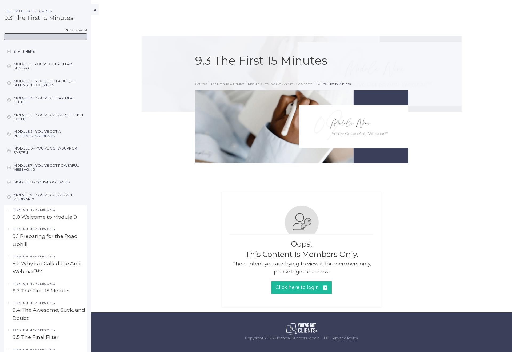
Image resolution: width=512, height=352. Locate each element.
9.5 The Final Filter (36, 337)
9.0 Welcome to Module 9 (45, 217)
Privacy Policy (345, 338)
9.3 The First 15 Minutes (42, 291)
